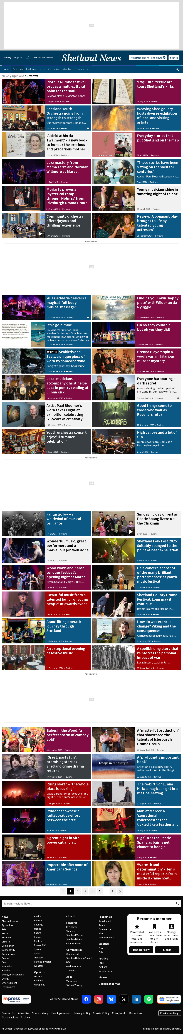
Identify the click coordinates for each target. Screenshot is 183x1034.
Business (6, 937)
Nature (37, 932)
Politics (38, 941)
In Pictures (72, 927)
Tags (101, 962)
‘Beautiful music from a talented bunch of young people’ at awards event (67, 599)
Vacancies (71, 981)
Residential (105, 921)
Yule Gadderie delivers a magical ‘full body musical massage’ (66, 302)
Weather (38, 965)
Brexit (5, 933)
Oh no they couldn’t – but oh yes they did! (155, 327)
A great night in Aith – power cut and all (64, 840)
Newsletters (105, 971)
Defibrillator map (109, 983)
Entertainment (9, 982)
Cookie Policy (101, 1013)
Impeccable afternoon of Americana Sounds (67, 867)
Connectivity (8, 949)
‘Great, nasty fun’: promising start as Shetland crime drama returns (65, 764)
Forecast (103, 948)
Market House (73, 966)
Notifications (10, 1017)
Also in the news (10, 921)
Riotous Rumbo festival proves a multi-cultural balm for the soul (66, 86)
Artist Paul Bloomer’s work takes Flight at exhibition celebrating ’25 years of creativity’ (65, 412)
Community (8, 945)
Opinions (18, 76)
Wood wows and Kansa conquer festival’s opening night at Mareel (66, 572)
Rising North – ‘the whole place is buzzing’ (67, 786)
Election (6, 970)
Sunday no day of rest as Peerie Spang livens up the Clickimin (157, 519)
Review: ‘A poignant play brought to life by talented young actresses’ (157, 223)
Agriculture (8, 925)
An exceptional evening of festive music (65, 650)
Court (5, 962)
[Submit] (177, 903)
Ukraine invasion (42, 961)
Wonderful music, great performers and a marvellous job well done (67, 545)
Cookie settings (169, 1013)
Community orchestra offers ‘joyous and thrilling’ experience (64, 221)
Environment (8, 987)
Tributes (70, 931)
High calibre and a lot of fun (157, 434)
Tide (101, 952)
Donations (135, 1013)
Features (71, 922)
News (5, 76)
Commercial (74, 949)
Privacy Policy (81, 1013)
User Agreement (61, 1013)
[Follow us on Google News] (169, 999)
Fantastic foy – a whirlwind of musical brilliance (63, 519)
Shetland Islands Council (79, 958)
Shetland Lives (74, 939)
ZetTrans (71, 970)
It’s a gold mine (59, 324)
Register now (141, 949)
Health (37, 916)
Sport (37, 953)
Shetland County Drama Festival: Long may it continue (157, 599)
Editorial (70, 916)
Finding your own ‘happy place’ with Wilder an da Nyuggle (158, 302)
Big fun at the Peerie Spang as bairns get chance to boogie (154, 842)
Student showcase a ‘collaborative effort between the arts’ (63, 815)
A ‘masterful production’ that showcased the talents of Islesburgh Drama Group (158, 737)
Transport (39, 957)
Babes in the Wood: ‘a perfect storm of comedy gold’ (67, 735)
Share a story (40, 1013)
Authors (103, 966)
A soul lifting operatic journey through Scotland (63, 626)
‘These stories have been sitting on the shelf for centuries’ (157, 167)
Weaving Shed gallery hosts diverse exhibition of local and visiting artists (157, 115)
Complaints (119, 1013)
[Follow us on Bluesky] (111, 999)
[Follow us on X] (123, 999)
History (38, 920)
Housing (38, 924)
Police (37, 937)
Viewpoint (39, 984)
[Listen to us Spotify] (148, 999)
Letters (38, 976)
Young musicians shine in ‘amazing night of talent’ (157, 191)
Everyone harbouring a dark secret (156, 381)
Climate (6, 941)
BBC (68, 962)
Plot (101, 933)
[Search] (177, 69)
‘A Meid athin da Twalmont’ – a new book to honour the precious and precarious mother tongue (66, 144)
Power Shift (40, 945)
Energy (5, 978)
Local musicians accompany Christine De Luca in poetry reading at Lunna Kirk (67, 385)
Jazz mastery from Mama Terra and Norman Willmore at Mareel (67, 167)
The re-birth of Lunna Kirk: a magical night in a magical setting (157, 788)
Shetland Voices (74, 935)
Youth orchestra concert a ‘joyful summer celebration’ (66, 437)
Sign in (174, 57)
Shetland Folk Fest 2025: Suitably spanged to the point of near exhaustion (157, 545)
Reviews (65, 101)
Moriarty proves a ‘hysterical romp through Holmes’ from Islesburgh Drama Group (67, 196)
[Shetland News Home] (91, 64)
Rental (102, 925)
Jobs (69, 976)
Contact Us (8, 1013)
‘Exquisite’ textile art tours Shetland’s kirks (155, 84)
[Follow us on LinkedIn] (136, 999)
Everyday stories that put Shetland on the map (158, 138)
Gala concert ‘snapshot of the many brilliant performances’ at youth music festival (157, 574)
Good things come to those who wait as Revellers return (154, 410)
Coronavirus (8, 954)
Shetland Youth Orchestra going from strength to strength (64, 113)
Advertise (23, 1013)
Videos (103, 977)
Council (5, 958)
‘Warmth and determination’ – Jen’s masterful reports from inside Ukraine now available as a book (157, 873)
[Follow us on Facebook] (86, 999)
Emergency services (13, 974)
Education (7, 966)
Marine (37, 928)
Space (37, 949)
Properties (105, 916)
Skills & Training (74, 985)
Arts (4, 929)
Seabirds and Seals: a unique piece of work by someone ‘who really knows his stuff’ (65, 358)
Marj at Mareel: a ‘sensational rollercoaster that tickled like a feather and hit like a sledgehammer (158, 819)
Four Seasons (73, 943)
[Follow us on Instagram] (98, 999)
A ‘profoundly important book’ (158, 759)
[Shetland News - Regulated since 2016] (16, 999)
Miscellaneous (106, 937)
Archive (103, 958)
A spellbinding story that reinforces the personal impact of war (158, 653)
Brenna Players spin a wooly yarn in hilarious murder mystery (156, 356)
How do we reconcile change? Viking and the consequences (156, 626)
